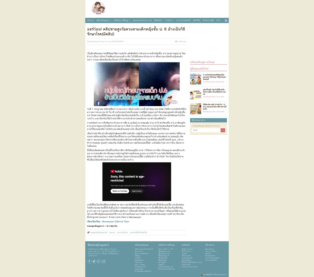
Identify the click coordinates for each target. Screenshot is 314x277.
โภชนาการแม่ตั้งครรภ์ (141, 253)
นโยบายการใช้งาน (210, 251)
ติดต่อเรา (208, 253)
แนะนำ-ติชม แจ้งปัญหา (212, 258)
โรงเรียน (168, 20)
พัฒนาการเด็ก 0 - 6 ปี (165, 249)
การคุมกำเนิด (139, 269)
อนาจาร (112, 232)
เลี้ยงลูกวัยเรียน (163, 258)
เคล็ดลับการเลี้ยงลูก (121, 20)
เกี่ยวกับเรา (210, 245)
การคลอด (138, 258)
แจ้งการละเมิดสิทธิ (211, 260)
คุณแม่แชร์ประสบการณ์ (142, 20)
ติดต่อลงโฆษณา (210, 256)
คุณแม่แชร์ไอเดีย (187, 258)
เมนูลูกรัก (161, 264)
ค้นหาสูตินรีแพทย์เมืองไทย (143, 271)
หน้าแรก (90, 20)
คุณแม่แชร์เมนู (186, 260)
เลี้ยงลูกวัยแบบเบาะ (164, 251)
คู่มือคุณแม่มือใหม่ (199, 68)
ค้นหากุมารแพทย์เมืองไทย (166, 269)
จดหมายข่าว (200, 120)
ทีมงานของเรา (209, 249)
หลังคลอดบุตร (139, 260)
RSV (218, 20)
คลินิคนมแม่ (138, 262)
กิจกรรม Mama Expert (189, 267)
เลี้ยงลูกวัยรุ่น (162, 260)
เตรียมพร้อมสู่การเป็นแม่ (202, 62)
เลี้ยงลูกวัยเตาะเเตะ (164, 253)
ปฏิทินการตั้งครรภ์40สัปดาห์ (144, 249)
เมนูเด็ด (184, 253)
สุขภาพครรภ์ (139, 251)
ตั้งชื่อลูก (137, 256)
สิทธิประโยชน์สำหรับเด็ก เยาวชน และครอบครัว (192, 263)
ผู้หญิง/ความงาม (187, 249)
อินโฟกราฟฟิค (208, 20)
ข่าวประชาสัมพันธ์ (183, 20)
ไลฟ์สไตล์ (157, 20)
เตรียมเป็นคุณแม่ (102, 20)
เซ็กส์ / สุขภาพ (186, 251)
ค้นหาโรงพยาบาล (140, 267)
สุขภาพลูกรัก (162, 262)
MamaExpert (98, 8)
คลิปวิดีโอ (196, 20)
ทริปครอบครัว (186, 256)
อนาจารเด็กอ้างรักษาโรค (138, 232)
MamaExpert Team (97, 41)
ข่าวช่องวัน (111, 225)
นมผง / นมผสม (140, 264)
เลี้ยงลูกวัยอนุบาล (163, 256)
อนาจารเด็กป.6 (122, 232)
